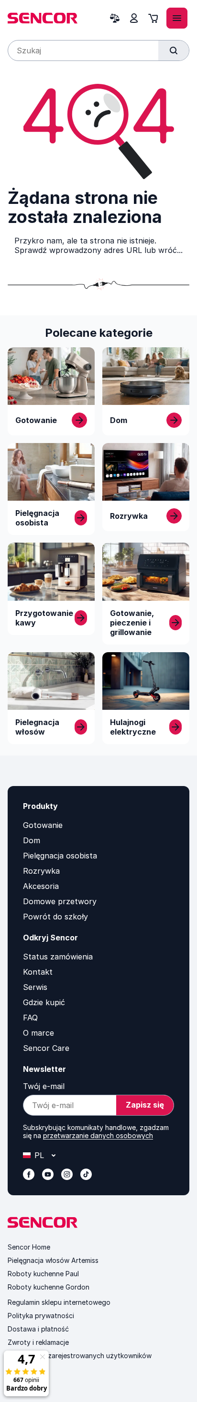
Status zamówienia (58, 956)
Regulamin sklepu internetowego (59, 1302)
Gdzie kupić (44, 1002)
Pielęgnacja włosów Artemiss (53, 1260)
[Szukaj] (173, 50)
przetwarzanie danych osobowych (98, 1135)
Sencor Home (29, 1247)
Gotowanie (43, 825)
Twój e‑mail (44, 1086)
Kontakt (38, 972)
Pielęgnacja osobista (60, 855)
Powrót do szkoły (55, 916)
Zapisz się (145, 1104)
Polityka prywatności (41, 1315)
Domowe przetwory (60, 901)
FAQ (30, 1017)
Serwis (35, 987)
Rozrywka (41, 871)
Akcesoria (41, 886)
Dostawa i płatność (38, 1329)
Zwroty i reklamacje (38, 1342)
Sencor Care (46, 1048)
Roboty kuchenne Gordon (48, 1287)
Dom (31, 840)
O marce (38, 1033)
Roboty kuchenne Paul (43, 1274)
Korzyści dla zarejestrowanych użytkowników (80, 1356)
